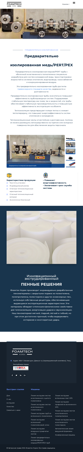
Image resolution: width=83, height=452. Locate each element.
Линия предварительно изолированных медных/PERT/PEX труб (40, 440)
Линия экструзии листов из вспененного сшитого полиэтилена (41, 398)
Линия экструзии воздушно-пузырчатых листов (40, 431)
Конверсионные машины (65, 435)
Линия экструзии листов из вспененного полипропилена (65, 413)
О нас (9, 399)
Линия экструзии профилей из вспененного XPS (65, 404)
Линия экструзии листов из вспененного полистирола (65, 422)
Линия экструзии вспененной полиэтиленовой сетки (40, 422)
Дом (8, 396)
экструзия (11, 403)
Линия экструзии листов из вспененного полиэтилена (41, 407)
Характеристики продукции (21, 180)
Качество (10, 406)
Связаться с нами (13, 410)
